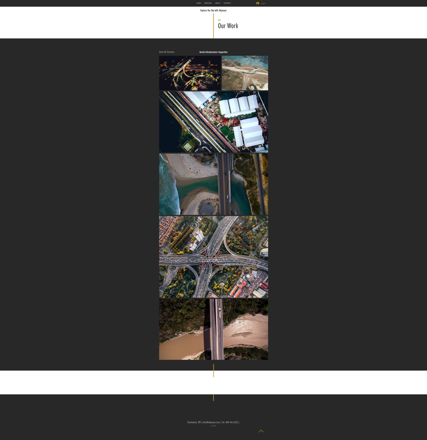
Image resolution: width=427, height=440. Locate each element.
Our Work (228, 26)
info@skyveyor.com (211, 422)
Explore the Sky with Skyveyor (213, 10)
